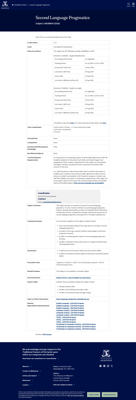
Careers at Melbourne (30, 371)
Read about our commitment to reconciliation (39, 358)
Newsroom (26, 380)
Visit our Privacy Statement (75, 395)
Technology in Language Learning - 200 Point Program (76, 329)
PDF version (47, 334)
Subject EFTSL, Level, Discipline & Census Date (73, 278)
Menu (133, 6)
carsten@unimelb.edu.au (52, 202)
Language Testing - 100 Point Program (70, 310)
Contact (25, 385)
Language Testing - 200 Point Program (70, 315)
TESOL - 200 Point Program (66, 322)
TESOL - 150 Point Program (66, 319)
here (72, 123)
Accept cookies (94, 394)
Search (128, 6)
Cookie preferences (109, 394)
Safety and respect (29, 376)
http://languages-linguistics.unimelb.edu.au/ (72, 299)
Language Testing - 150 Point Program (70, 312)
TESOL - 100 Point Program (66, 317)
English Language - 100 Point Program (70, 303)
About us (25, 366)
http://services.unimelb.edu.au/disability (89, 183)
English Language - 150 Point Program (70, 306)
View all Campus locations (62, 385)
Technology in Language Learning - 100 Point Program (76, 324)
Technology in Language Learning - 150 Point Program (76, 326)
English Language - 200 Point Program (70, 308)
